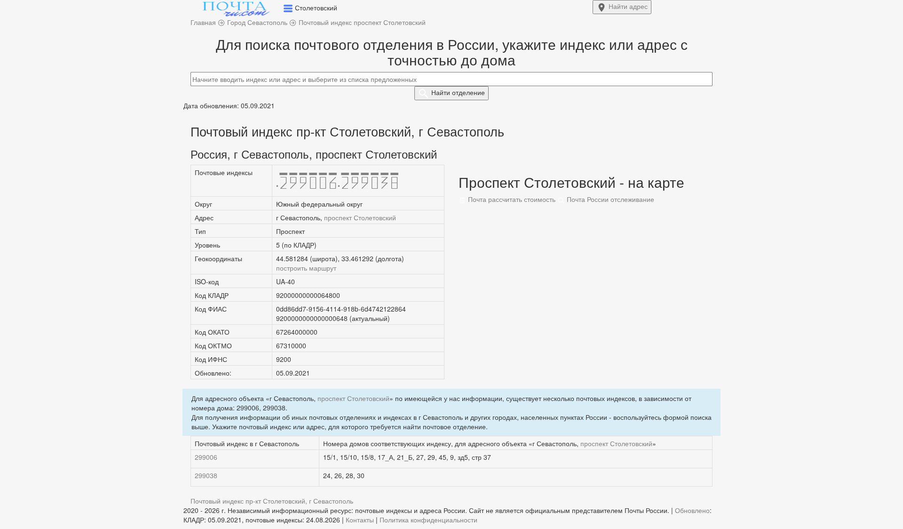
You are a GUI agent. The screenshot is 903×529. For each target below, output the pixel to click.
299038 (206, 475)
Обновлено (692, 510)
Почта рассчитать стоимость (510, 199)
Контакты (360, 519)
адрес (628, 6)
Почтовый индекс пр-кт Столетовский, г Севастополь (271, 500)
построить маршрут (306, 268)
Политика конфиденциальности (428, 519)
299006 (206, 457)
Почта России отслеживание (609, 199)
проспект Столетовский (360, 217)
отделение (458, 92)
